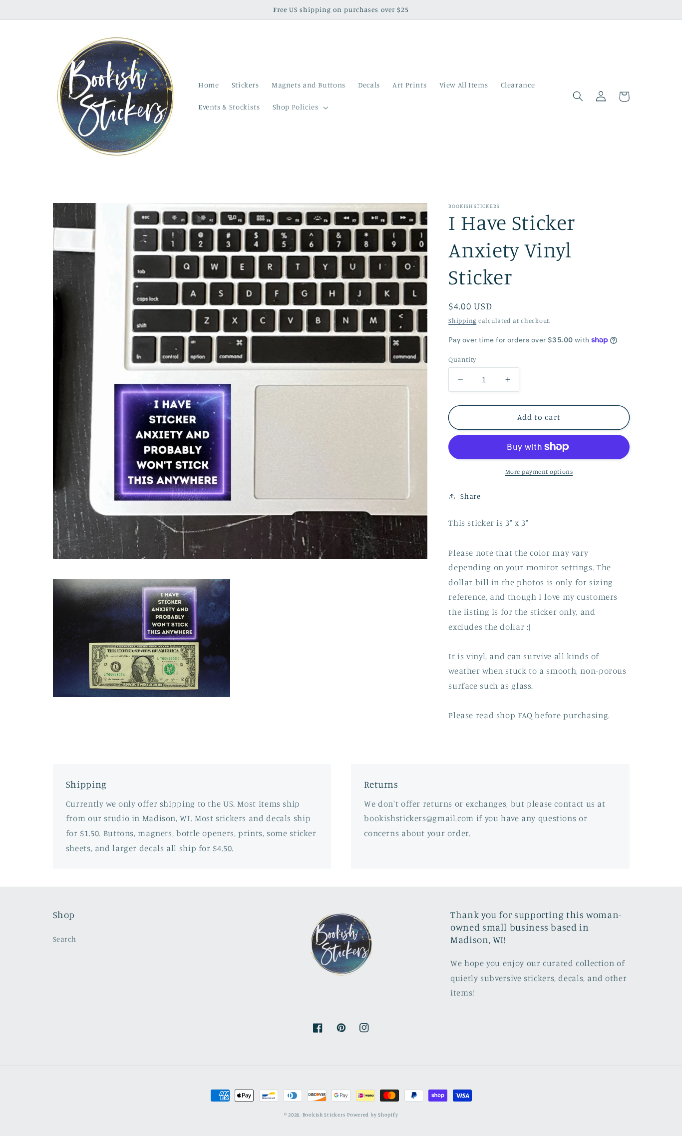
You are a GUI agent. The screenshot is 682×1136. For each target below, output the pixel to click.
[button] (299, 107)
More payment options (539, 471)
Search (64, 939)
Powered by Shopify (372, 1115)
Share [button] (470, 496)
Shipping (462, 320)
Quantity (462, 359)
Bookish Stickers (324, 1115)
